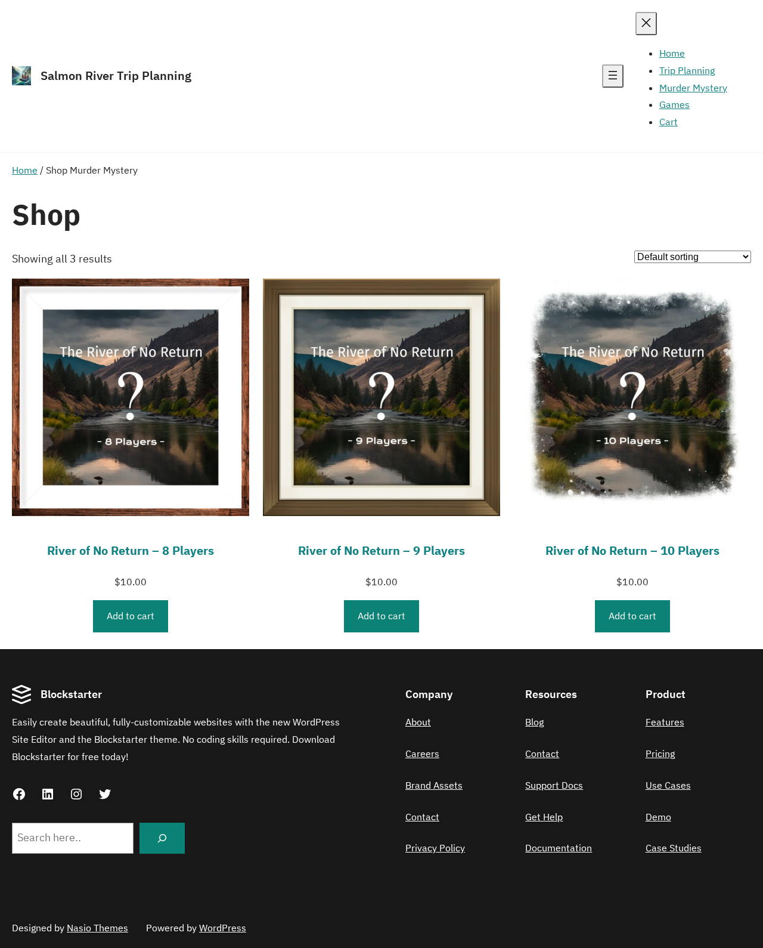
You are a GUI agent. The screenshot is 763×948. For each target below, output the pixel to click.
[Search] (162, 838)
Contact (422, 817)
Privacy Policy (435, 848)
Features (665, 722)
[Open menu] (613, 76)
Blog (534, 722)
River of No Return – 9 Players (381, 550)
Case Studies (674, 848)
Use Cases (668, 785)
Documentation (558, 848)
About (418, 722)
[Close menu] (646, 23)
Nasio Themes (97, 928)
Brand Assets (434, 785)
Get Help (544, 817)
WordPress (222, 928)
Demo (658, 817)
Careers (422, 753)
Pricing (660, 753)
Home (25, 170)
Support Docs (554, 785)
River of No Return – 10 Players (632, 550)
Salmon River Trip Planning (116, 75)
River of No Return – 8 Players (130, 550)
